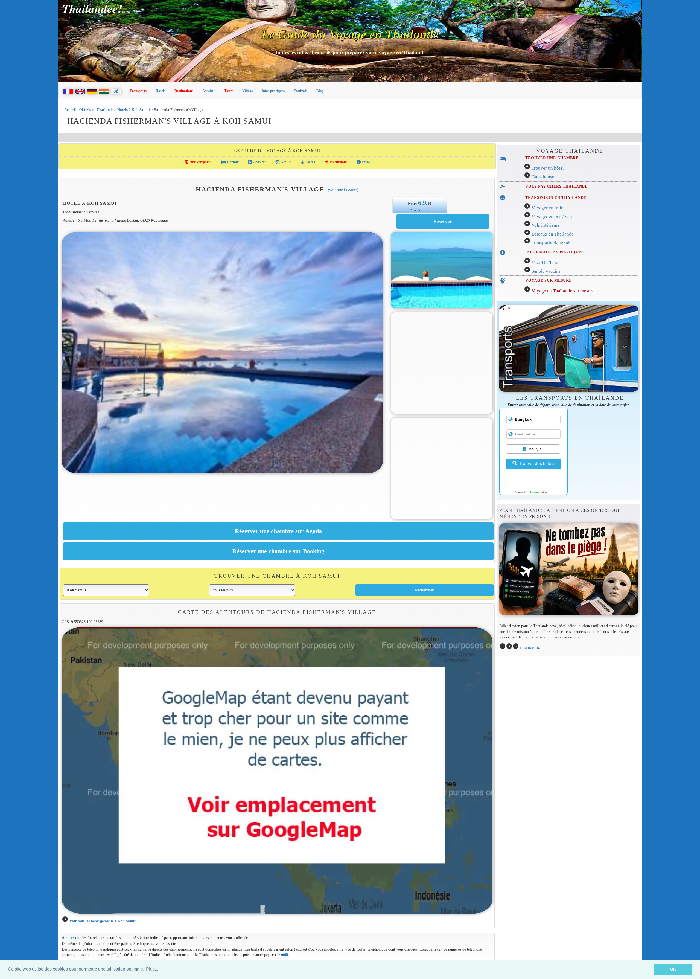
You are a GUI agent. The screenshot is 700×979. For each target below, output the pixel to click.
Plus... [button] (152, 969)
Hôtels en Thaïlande (96, 110)
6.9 (422, 202)
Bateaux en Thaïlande (553, 234)
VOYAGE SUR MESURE (548, 280)
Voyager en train (548, 207)
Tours (228, 91)
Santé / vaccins (546, 271)
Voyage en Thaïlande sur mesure (563, 291)
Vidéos (247, 91)
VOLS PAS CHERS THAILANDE (556, 186)
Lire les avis (419, 210)
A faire (283, 161)
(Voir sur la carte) (343, 190)
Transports (138, 91)
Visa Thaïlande (546, 262)
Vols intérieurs (546, 225)
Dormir (230, 161)
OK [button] (673, 969)
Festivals (300, 91)
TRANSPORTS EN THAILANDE (555, 197)
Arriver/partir (198, 161)
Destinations (183, 91)
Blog (320, 91)
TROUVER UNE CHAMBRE (551, 158)
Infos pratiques (273, 91)
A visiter (208, 91)
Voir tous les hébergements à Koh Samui (102, 921)
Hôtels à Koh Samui (133, 110)
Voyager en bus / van (552, 216)
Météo (307, 161)
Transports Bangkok (551, 242)
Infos (363, 161)
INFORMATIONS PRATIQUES (554, 252)
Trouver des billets (537, 463)
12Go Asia (533, 492)
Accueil (70, 110)
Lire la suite (530, 648)
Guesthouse (543, 176)
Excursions (335, 161)
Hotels (160, 91)
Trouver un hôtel (548, 168)
